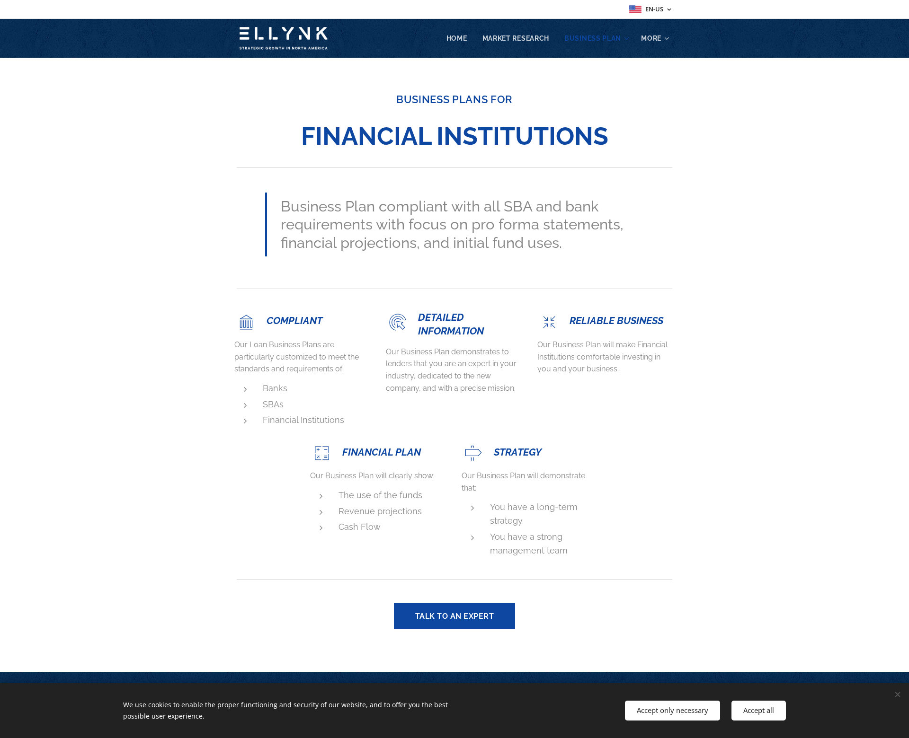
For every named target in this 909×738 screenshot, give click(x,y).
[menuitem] (459, 38)
